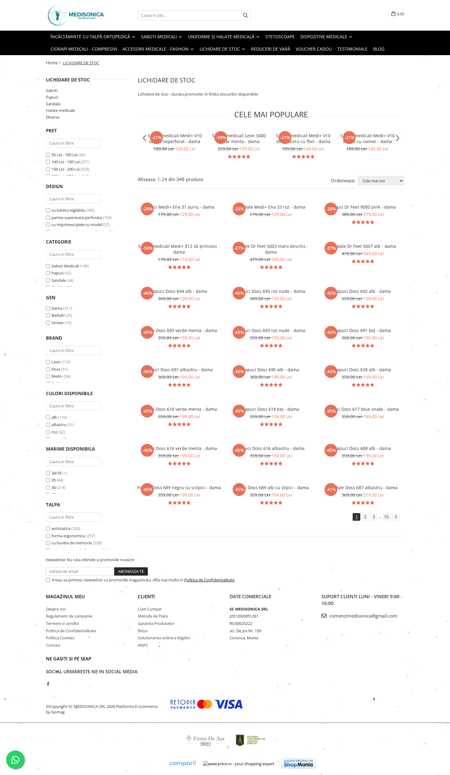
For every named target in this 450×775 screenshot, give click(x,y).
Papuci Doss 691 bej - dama (362, 330)
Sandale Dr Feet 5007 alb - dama (362, 246)
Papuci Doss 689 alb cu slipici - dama (271, 487)
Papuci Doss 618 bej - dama (270, 409)
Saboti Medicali (65, 266)
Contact (53, 645)
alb (54, 417)
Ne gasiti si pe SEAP (68, 659)
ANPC (143, 645)
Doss (55, 369)
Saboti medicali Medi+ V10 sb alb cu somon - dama (367, 138)
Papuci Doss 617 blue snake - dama (362, 409)
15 (386, 517)
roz (54, 432)
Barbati (58, 315)
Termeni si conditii (62, 623)
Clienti (146, 596)
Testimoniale (352, 49)
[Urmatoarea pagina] (395, 517)
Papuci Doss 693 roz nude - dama (271, 330)
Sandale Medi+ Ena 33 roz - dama (270, 207)
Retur (143, 630)
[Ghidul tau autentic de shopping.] (182, 763)
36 (53, 487)
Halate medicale (60, 110)
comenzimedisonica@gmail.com (362, 616)
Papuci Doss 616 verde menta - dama (179, 448)
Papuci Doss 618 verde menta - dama (179, 409)
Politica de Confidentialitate (209, 580)
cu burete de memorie (71, 543)
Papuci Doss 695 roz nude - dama (271, 291)
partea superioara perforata (76, 217)
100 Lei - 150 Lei (65, 161)
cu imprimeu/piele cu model (76, 224)
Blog (378, 49)
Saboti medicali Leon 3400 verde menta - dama (239, 138)
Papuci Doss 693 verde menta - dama (179, 330)
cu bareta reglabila (68, 210)
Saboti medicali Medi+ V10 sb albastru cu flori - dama (303, 138)
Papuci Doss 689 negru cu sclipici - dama (179, 487)
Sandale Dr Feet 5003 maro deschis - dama (270, 249)
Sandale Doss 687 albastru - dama (363, 487)
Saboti (52, 90)
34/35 (56, 473)
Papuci (52, 97)
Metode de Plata (153, 616)
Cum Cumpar (150, 609)
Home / (54, 63)
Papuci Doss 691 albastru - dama (179, 369)
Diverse (52, 117)
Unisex (57, 322)
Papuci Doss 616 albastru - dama (271, 448)
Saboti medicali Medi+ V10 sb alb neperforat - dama (175, 138)
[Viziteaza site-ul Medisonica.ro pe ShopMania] (298, 763)
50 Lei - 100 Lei (64, 154)
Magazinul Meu (65, 596)
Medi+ (57, 376)
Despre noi (56, 609)
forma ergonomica (68, 536)
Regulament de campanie (69, 616)
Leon (56, 362)
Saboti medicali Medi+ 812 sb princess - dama (179, 249)
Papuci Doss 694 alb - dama (179, 291)
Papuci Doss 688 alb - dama (362, 448)
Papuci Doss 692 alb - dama (362, 291)
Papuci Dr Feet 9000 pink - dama (362, 207)
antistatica (60, 528)
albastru (58, 424)
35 (53, 480)
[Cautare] (245, 15)
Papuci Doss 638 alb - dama (362, 369)
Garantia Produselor (156, 623)
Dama (56, 308)
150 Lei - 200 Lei (65, 169)
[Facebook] (48, 683)
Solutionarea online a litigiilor (164, 638)
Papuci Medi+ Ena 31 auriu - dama (179, 207)
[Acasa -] (76, 15)
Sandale (53, 104)
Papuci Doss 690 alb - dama (270, 369)
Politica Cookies (60, 638)
